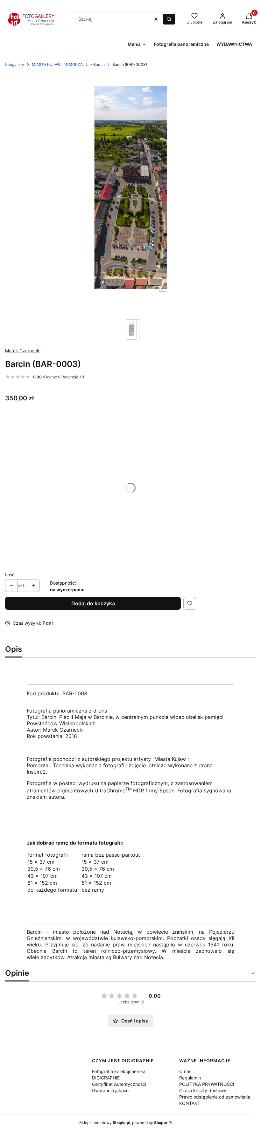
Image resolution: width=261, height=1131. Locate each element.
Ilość (10, 574)
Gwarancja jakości (111, 1090)
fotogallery (14, 64)
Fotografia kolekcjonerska (118, 1071)
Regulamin (190, 1077)
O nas (185, 1071)
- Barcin (97, 64)
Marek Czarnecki (22, 350)
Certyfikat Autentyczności (119, 1084)
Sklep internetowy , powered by (123, 1122)
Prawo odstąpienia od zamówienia (214, 1096)
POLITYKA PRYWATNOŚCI (206, 1084)
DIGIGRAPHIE (106, 1077)
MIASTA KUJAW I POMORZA (57, 64)
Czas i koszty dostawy (202, 1090)
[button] (169, 19)
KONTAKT (189, 1103)
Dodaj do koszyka (93, 603)
